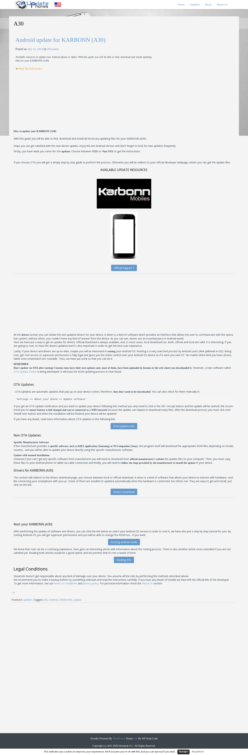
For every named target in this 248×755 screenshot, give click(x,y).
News (208, 4)
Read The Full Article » (31, 68)
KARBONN (65, 599)
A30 (45, 599)
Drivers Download (124, 492)
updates (28, 599)
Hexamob (53, 49)
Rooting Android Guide (124, 542)
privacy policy (91, 583)
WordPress (118, 738)
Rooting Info (124, 560)
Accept (183, 751)
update (78, 599)
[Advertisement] (45, 96)
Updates (195, 4)
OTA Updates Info (124, 426)
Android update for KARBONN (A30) (60, 40)
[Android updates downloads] (34, 4)
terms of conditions (65, 583)
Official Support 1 (124, 268)
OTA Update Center (25, 371)
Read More (198, 751)
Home (181, 4)
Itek (135, 738)
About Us (222, 4)
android (53, 599)
